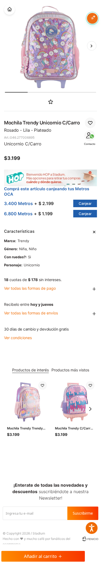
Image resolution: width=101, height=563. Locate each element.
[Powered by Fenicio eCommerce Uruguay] (90, 539)
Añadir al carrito (40, 556)
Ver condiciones (18, 337)
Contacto (89, 143)
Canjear (85, 203)
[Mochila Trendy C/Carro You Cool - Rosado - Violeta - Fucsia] (74, 401)
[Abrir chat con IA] (92, 18)
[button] (91, 46)
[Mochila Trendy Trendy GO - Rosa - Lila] (27, 401)
